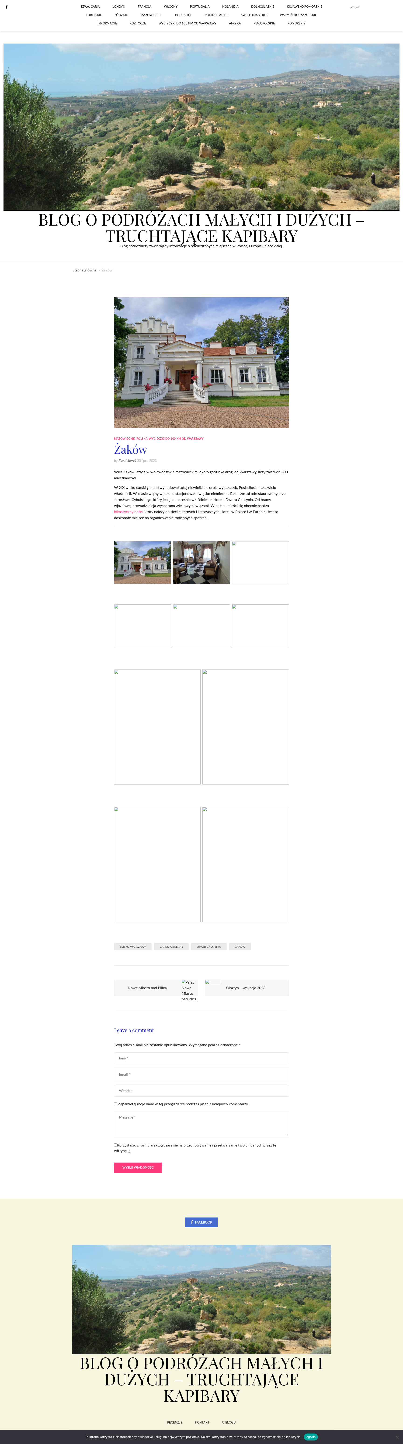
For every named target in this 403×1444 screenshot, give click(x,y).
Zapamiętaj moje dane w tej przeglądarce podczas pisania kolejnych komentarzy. (183, 1104)
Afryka (235, 23)
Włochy (170, 6)
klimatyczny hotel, (129, 512)
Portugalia (200, 6)
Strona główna (85, 270)
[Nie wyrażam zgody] (397, 1437)
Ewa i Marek (127, 460)
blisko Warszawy (133, 946)
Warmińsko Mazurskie (298, 15)
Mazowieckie (151, 15)
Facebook (203, 1222)
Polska (141, 438)
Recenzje (175, 1422)
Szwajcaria (90, 6)
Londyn (118, 6)
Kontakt (202, 1422)
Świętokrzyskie (254, 15)
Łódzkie (121, 15)
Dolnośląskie (262, 6)
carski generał (171, 946)
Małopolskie (264, 23)
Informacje (107, 23)
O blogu (229, 1422)
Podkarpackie (216, 15)
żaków (240, 946)
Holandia (230, 6)
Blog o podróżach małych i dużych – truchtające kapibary (201, 227)
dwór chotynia (209, 946)
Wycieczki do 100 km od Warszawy (187, 23)
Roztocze (138, 23)
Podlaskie (183, 15)
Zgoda (311, 1437)
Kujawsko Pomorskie (304, 6)
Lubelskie (94, 15)
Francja (145, 6)
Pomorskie (297, 23)
